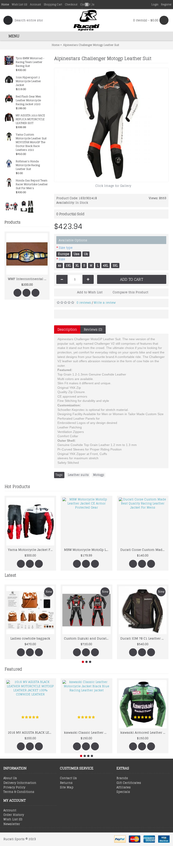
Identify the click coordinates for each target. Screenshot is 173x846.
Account (9, 810)
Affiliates (123, 787)
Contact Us (68, 778)
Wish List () (12, 819)
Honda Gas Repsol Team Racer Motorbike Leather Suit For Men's (32, 184)
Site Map (66, 787)
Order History (13, 815)
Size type (66, 247)
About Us (10, 778)
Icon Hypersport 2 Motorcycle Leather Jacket (28, 81)
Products (12, 222)
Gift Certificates (128, 783)
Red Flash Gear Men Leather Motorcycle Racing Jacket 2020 (28, 100)
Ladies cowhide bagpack (30, 638)
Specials (123, 792)
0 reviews (84, 302)
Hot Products (17, 486)
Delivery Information (19, 783)
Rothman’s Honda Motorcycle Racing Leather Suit (28, 165)
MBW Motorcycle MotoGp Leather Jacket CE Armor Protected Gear (87, 549)
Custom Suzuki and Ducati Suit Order (87, 638)
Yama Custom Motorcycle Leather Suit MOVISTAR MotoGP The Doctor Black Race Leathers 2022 (31, 142)
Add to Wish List (89, 292)
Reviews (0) (93, 329)
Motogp (98, 475)
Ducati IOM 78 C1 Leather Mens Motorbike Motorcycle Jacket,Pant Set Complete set (143, 638)
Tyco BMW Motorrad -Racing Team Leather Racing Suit (30, 62)
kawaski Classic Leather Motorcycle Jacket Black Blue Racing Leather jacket (87, 732)
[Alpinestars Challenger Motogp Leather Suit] (111, 125)
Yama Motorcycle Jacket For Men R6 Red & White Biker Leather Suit (31, 549)
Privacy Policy (14, 787)
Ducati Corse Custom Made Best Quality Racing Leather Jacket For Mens (143, 549)
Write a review (105, 302)
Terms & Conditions (18, 792)
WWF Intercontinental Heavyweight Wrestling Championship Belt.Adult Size (28, 279)
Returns (66, 783)
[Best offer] (11, 206)
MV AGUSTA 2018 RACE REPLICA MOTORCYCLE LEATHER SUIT (30, 119)
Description (67, 329)
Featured (13, 669)
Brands (122, 778)
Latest (10, 575)
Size (62, 259)
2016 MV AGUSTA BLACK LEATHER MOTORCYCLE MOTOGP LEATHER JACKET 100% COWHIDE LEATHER (31, 732)
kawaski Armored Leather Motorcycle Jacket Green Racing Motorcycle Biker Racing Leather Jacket (143, 732)
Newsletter (11, 824)
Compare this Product (130, 292)
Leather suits (78, 475)
